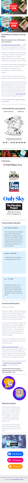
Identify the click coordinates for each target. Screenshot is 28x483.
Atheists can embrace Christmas (10, 347)
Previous (4, 122)
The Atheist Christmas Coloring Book (10, 45)
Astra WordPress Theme (17, 479)
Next (23, 122)
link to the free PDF (21, 94)
